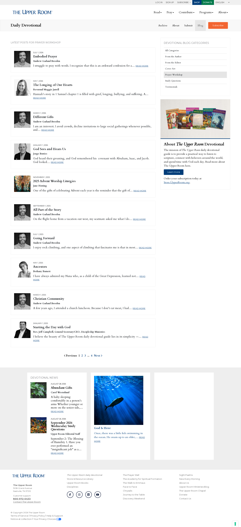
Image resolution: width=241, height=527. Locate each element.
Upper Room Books (77, 483)
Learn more (173, 172)
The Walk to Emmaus (134, 483)
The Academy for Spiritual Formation (142, 479)
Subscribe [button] (183, 2)
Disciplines (72, 486)
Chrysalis (127, 490)
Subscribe (217, 25)
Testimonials (171, 86)
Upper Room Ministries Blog (194, 486)
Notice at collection (21, 519)
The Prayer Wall (131, 475)
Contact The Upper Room (27, 501)
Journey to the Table (134, 494)
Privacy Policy (37, 515)
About (175, 25)
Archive (162, 25)
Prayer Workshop (173, 74)
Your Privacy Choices (44, 519)
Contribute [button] (186, 12)
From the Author (173, 56)
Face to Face (130, 486)
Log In (158, 2)
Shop (197, 2)
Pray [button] (169, 12)
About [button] (222, 12)
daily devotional (84, 475)
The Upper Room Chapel (192, 490)
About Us (184, 483)
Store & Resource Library (80, 479)
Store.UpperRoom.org (177, 182)
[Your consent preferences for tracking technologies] (235, 524)
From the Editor (173, 62)
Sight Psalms (186, 475)
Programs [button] (205, 12)
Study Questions (173, 80)
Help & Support (55, 515)
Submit (188, 25)
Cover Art (170, 68)
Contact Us (185, 498)
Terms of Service (19, 515)
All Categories (172, 50)
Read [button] (157, 12)
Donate (207, 2)
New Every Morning (189, 479)
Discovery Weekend (134, 498)
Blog (200, 25)
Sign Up (170, 2)
